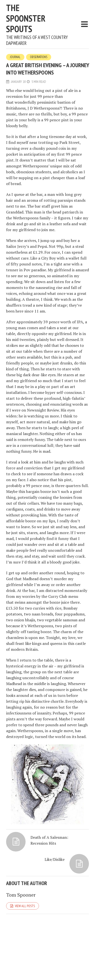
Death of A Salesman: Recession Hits (49, 840)
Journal (15, 57)
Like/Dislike (55, 859)
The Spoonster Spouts (25, 18)
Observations (38, 57)
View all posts (25, 906)
